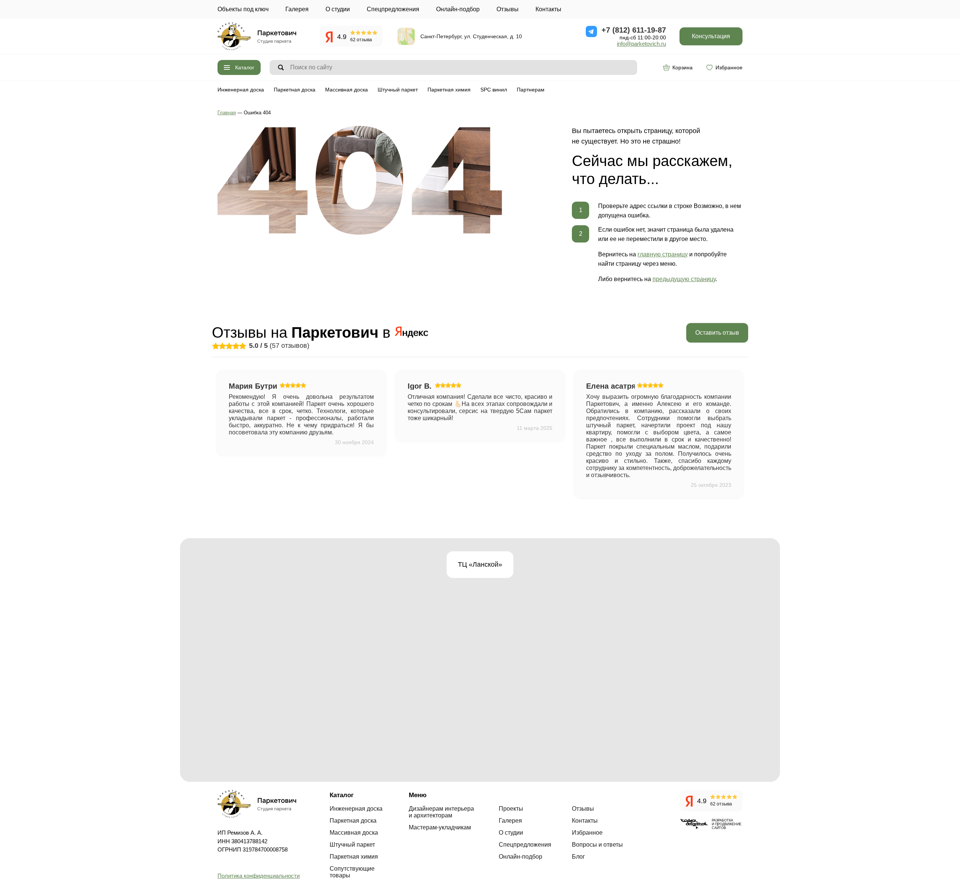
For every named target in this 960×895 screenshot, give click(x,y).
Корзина (682, 67)
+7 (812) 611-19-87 (634, 30)
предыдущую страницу (684, 279)
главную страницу (663, 254)
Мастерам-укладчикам (440, 827)
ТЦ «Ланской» (480, 564)
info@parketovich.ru (641, 43)
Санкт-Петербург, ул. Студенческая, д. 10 (471, 36)
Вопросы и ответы (597, 844)
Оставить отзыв (717, 332)
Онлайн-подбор (458, 9)
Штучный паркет (398, 90)
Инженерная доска (241, 90)
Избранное (729, 67)
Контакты (548, 9)
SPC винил (493, 90)
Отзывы (507, 9)
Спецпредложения (393, 9)
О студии (338, 9)
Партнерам (530, 90)
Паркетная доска (294, 90)
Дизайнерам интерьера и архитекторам (441, 812)
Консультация (711, 36)
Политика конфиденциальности (259, 876)
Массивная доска (346, 90)
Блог (578, 856)
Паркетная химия (449, 90)
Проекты (511, 808)
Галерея (297, 9)
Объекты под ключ (243, 9)
